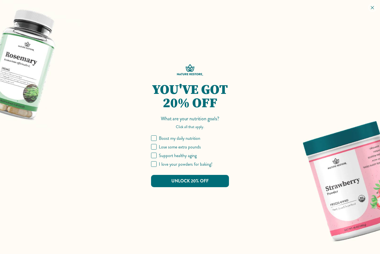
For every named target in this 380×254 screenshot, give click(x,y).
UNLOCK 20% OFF (190, 181)
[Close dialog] (372, 7)
